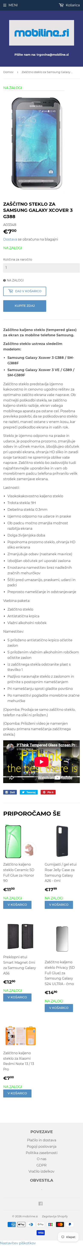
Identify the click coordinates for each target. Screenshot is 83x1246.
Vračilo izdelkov (41, 1171)
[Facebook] (40, 1204)
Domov (8, 72)
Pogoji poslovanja (41, 1147)
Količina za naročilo (17, 259)
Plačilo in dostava (41, 1140)
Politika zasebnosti (41, 1153)
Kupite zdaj (25, 306)
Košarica (72, 5)
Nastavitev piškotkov (18, 1243)
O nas (41, 1159)
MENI (13, 5)
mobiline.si (30, 1216)
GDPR (41, 1165)
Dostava (10, 239)
